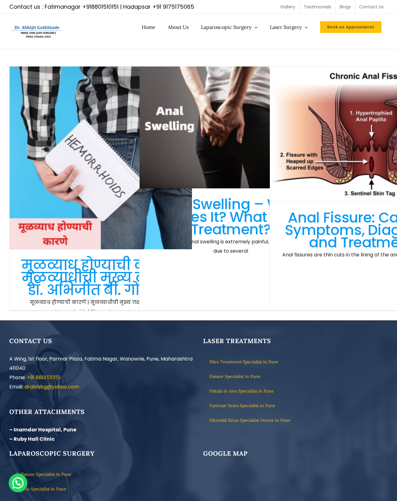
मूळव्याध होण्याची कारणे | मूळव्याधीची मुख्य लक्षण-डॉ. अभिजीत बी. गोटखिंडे (101, 158)
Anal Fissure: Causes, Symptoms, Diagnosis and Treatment (361, 134)
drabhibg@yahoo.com (52, 386)
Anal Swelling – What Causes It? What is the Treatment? (231, 127)
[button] (18, 483)
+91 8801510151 (43, 377)
